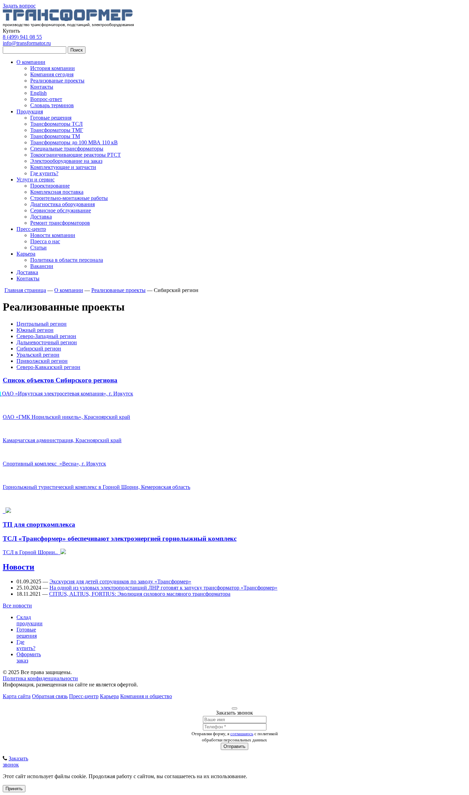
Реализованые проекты (57, 80)
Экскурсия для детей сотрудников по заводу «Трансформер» (120, 581)
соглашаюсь (241, 733)
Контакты (41, 87)
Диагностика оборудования (62, 204)
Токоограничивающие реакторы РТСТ (75, 155)
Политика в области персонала (66, 260)
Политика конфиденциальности (40, 678)
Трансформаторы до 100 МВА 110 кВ (74, 142)
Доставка (41, 217)
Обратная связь (50, 696)
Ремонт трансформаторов (60, 223)
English (38, 93)
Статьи (38, 247)
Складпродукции (29, 620)
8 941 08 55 (22, 37)
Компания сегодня (51, 74)
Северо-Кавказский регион (48, 367)
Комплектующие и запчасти (63, 167)
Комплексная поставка (56, 192)
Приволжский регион (42, 361)
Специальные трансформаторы (66, 149)
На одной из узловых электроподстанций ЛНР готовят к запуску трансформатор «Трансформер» (163, 588)
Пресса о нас (45, 241)
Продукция (29, 111)
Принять (14, 788)
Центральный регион (41, 324)
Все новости (17, 605)
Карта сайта (17, 696)
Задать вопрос (19, 6)
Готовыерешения (26, 633)
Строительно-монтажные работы (69, 198)
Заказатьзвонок (15, 761)
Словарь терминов (52, 105)
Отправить (234, 746)
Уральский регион (37, 355)
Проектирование (50, 186)
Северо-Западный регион (46, 336)
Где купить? (44, 173)
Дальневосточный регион (46, 342)
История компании (52, 68)
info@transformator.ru (27, 43)
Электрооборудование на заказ (66, 161)
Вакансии (41, 266)
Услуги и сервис (35, 179)
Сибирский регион (38, 348)
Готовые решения (50, 118)
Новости (18, 566)
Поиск (76, 50)
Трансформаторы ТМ (55, 136)
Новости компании (52, 235)
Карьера (25, 254)
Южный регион (35, 330)
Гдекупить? (25, 645)
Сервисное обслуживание (60, 210)
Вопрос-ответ (46, 99)
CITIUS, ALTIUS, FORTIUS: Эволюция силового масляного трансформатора (139, 594)
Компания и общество (146, 696)
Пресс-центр (31, 229)
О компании (30, 62)
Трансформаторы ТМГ (56, 130)
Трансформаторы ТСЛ (56, 124)
